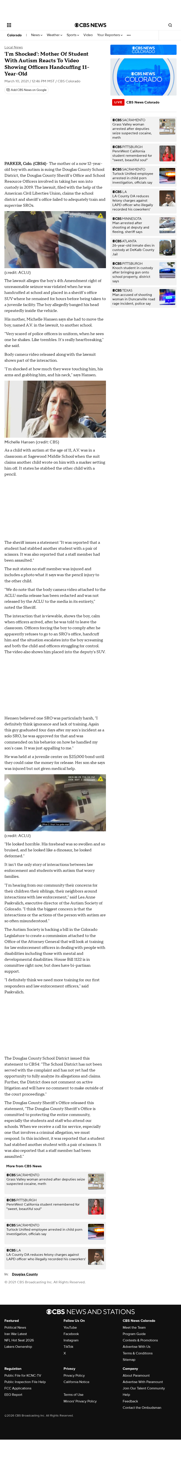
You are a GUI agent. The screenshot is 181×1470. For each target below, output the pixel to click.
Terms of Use (73, 1394)
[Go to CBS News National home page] (90, 25)
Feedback (130, 1401)
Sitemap (129, 1359)
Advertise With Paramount (143, 1382)
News (36, 35)
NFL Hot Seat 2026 (19, 1340)
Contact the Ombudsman (142, 1407)
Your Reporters (109, 35)
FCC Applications (17, 1388)
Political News (15, 1327)
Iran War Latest (15, 1334)
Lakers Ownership (18, 1346)
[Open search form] (170, 25)
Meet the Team (134, 1327)
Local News (13, 47)
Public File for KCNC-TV (22, 1375)
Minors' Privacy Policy (80, 1401)
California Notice (76, 1382)
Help (126, 1394)
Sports (72, 35)
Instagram (71, 1340)
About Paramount (136, 1375)
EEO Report (13, 1394)
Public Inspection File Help (25, 1382)
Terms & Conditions (138, 1353)
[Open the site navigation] (35, 25)
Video (88, 35)
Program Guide (134, 1334)
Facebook (71, 1334)
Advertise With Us (136, 1346)
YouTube (70, 1327)
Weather (53, 35)
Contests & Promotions (140, 1340)
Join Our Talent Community (144, 1388)
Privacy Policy (74, 1375)
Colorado (14, 35)
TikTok (68, 1346)
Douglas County (25, 1274)
